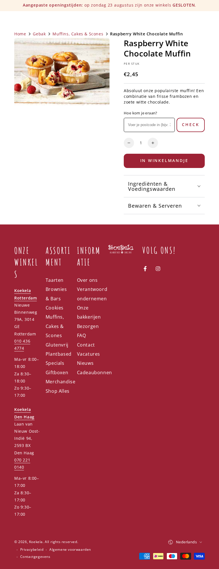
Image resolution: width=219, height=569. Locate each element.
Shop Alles (58, 391)
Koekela (36, 541)
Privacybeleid (32, 549)
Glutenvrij (57, 345)
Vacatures (88, 354)
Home (20, 34)
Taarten (55, 280)
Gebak (39, 34)
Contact (86, 345)
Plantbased (59, 354)
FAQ (81, 335)
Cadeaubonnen (94, 372)
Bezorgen (88, 326)
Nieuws (85, 363)
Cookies (55, 308)
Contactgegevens (35, 556)
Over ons (87, 280)
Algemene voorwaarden (70, 549)
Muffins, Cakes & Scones (77, 34)
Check (190, 124)
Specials (55, 363)
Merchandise (61, 381)
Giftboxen (57, 372)
